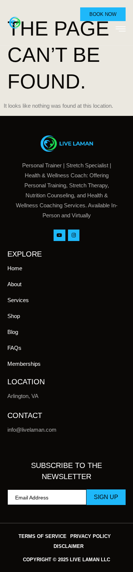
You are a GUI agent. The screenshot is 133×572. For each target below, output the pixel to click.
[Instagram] (73, 235)
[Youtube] (59, 235)
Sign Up (106, 497)
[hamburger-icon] (120, 30)
